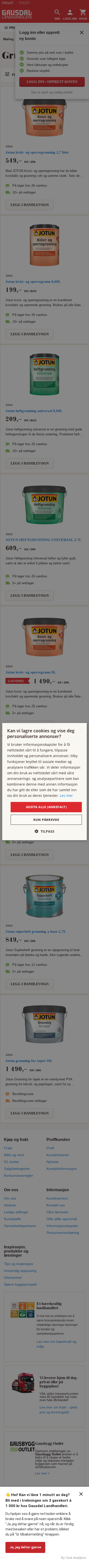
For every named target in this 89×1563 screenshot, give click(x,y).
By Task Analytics (73, 1558)
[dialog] (44, 781)
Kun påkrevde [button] (46, 819)
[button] (44, 831)
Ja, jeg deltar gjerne (25, 1547)
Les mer (66, 795)
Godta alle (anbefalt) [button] (46, 807)
